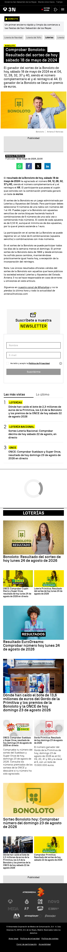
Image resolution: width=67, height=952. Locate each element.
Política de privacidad (30, 938)
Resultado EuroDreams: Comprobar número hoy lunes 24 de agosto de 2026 (31, 645)
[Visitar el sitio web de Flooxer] (50, 916)
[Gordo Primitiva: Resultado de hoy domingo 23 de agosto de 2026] (49, 728)
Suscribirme (33, 371)
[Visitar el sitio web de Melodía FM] (16, 916)
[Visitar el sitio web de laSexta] (26, 901)
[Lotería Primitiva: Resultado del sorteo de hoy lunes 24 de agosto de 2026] (49, 578)
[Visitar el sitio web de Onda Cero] (40, 908)
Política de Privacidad (39, 363)
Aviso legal (13, 938)
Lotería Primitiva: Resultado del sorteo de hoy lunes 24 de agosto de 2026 (48, 591)
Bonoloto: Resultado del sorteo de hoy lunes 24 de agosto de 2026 (32, 558)
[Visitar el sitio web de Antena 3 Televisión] (13, 901)
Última (47, 9)
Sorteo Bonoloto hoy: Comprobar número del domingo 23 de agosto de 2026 (32, 823)
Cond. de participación (27, 944)
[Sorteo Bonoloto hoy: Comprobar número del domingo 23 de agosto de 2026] (33, 800)
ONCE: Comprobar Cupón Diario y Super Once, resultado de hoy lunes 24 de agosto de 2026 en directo (17, 592)
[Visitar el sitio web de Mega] (13, 908)
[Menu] (63, 9)
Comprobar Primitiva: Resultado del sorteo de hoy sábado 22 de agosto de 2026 (48, 857)
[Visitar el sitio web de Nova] (53, 901)
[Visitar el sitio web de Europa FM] (53, 908)
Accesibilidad (45, 944)
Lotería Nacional (21, 426)
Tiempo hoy (61, 2)
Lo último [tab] (42, 394)
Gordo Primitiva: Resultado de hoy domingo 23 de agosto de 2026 (48, 740)
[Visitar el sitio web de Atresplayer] (33, 916)
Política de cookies (49, 938)
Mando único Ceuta (46, 2)
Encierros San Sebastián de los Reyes (20, 2)
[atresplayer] (55, 9)
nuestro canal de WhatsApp (33, 287)
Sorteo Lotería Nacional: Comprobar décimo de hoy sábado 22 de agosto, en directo (32, 434)
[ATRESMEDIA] (33, 892)
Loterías (15, 402)
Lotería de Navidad (13, 37)
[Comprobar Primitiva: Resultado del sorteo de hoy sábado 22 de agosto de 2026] (49, 844)
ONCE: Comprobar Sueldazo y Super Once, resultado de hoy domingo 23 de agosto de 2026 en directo (34, 455)
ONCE (12, 447)
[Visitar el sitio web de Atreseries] (26, 908)
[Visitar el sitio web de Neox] (40, 901)
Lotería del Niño (33, 37)
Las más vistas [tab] (14, 394)
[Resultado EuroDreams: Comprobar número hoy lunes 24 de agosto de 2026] (33, 623)
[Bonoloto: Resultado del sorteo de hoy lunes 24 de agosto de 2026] (33, 537)
